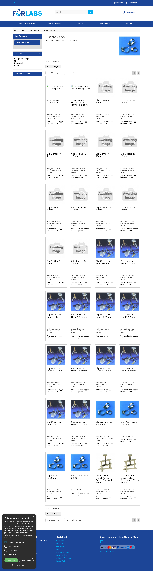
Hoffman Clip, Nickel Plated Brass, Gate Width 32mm (129, 479)
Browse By (18, 53)
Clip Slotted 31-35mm (54, 262)
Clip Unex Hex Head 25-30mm (103, 369)
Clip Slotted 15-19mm (103, 155)
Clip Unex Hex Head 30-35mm (54, 423)
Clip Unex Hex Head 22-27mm (79, 369)
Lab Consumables (27, 23)
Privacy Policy (61, 561)
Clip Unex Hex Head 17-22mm (128, 315)
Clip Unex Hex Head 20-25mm (54, 369)
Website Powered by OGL (108, 551)
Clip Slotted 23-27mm (79, 208)
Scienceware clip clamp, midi (55, 101)
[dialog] (19, 541)
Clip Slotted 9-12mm (127, 101)
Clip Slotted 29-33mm (128, 208)
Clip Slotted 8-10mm (103, 101)
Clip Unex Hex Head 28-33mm (128, 369)
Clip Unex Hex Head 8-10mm (103, 262)
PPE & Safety (104, 23)
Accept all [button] (11, 560)
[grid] (134, 73)
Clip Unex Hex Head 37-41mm (79, 423)
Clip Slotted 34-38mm (79, 262)
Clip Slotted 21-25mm (54, 208)
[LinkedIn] (14, 2)
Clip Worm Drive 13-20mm (128, 423)
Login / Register (133, 3)
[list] (138, 73)
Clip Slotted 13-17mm (79, 155)
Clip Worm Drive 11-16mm (104, 423)
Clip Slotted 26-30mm (103, 208)
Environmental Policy (63, 552)
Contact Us (60, 546)
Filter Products (20, 36)
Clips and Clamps (49, 30)
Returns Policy (61, 555)
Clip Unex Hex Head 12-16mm (79, 315)
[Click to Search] (90, 12)
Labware (80, 23)
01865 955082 (130, 13)
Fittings (19, 61)
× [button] (33, 516)
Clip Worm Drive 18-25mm (55, 476)
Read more (8, 537)
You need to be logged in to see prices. (55, 122)
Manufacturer (23, 42)
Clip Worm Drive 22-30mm (79, 476)
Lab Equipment (55, 23)
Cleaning (128, 23)
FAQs (58, 549)
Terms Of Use (61, 564)
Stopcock (19, 63)
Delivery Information (63, 558)
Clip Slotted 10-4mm (54, 155)
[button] (19, 565)
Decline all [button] (26, 560)
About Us (59, 543)
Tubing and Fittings (35, 30)
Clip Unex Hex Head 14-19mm (103, 315)
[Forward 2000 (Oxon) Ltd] (27, 12)
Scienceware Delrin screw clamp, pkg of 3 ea (80, 102)
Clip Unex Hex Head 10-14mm (54, 315)
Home (16, 30)
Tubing (18, 65)
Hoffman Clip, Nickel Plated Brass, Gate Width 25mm (105, 479)
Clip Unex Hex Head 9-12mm (127, 262)
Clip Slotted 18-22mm (128, 155)
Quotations (119, 3)
